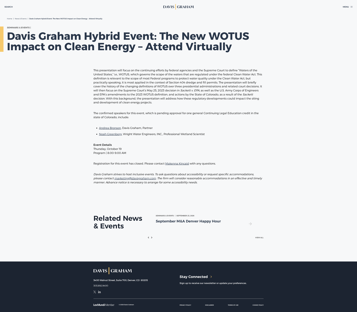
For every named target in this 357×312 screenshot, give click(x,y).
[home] (178, 7)
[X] (94, 292)
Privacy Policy (185, 305)
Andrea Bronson (110, 128)
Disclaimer (209, 305)
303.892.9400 (100, 285)
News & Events (21, 19)
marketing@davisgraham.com (135, 178)
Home (9, 19)
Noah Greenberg (110, 134)
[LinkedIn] (99, 292)
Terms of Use (233, 305)
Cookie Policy (258, 305)
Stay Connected (194, 277)
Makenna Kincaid (177, 163)
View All (259, 238)
